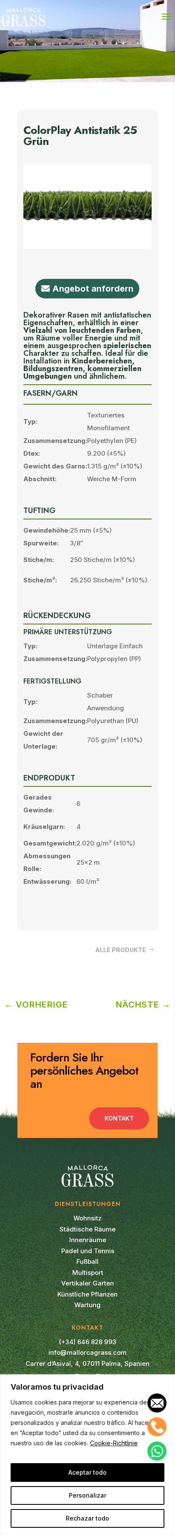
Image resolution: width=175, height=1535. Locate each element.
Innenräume (87, 1240)
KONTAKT (119, 1118)
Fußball (87, 1261)
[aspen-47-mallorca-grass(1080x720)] (87, 247)
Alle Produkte (120, 949)
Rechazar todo (87, 1518)
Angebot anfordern (92, 289)
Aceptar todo (87, 1472)
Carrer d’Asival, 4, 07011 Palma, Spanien (87, 1363)
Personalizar (87, 1495)
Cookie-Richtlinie (114, 1443)
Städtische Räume (87, 1229)
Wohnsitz (87, 1218)
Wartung (87, 1305)
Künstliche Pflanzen (87, 1294)
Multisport (87, 1272)
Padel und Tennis (87, 1251)
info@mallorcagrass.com (87, 1352)
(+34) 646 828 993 (87, 1342)
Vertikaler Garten (87, 1283)
